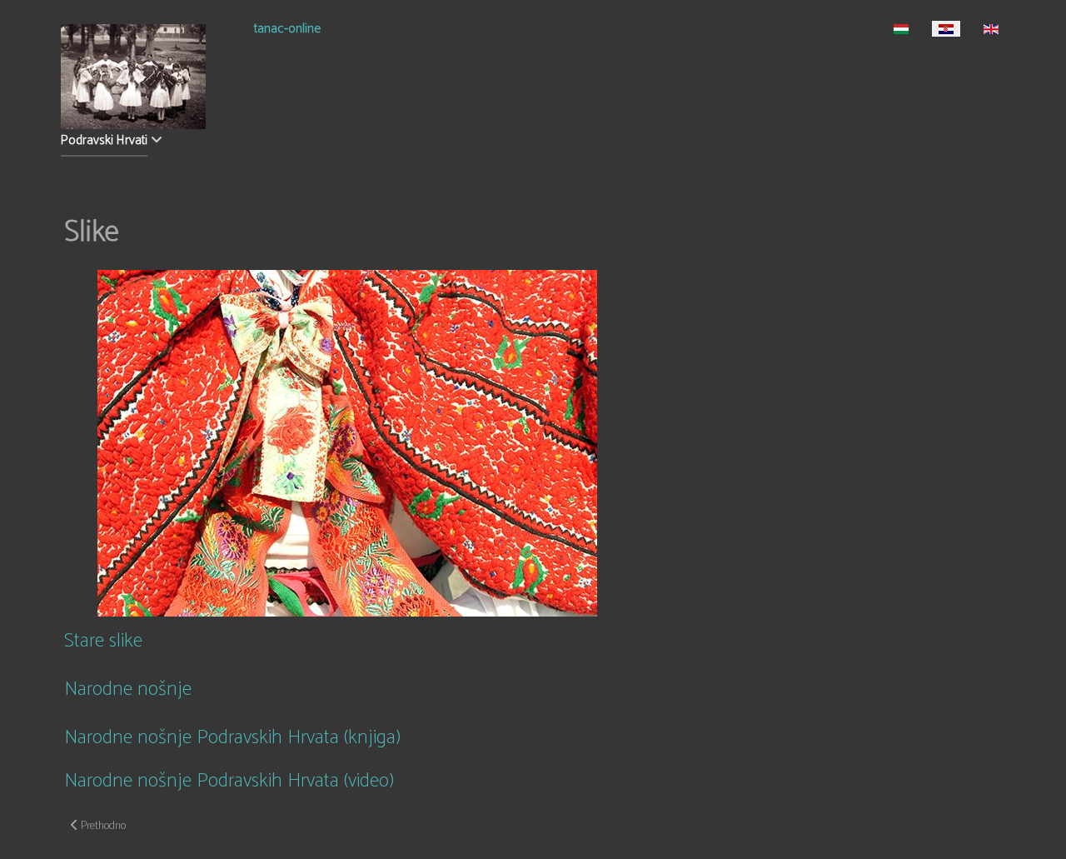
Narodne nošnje (128, 689)
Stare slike (103, 641)
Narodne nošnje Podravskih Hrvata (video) (229, 781)
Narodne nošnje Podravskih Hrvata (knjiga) (232, 738)
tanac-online (287, 30)
